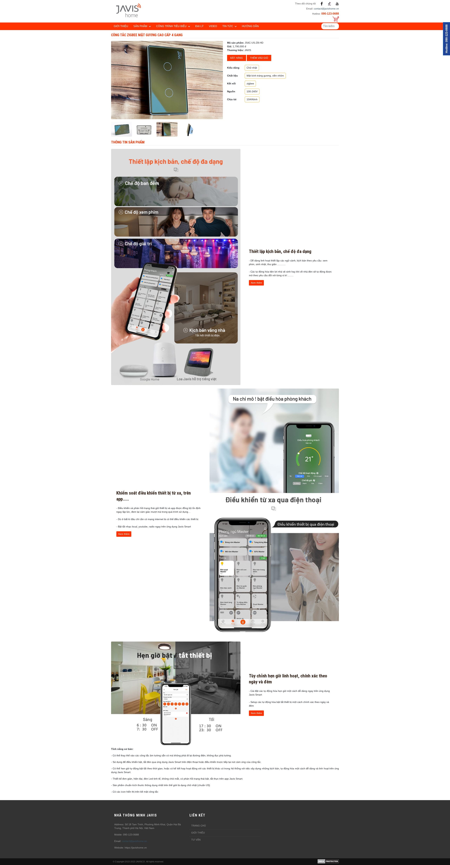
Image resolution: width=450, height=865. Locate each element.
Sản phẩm (140, 26)
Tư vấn (196, 839)
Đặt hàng (236, 57)
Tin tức (227, 26)
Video (213, 26)
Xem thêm (256, 282)
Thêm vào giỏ (259, 57)
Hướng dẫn (250, 26)
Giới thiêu (198, 832)
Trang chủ (198, 825)
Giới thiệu (121, 26)
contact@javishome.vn (326, 8)
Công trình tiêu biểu (171, 26)
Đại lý (199, 26)
